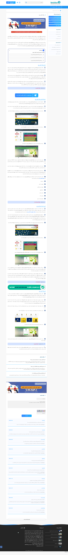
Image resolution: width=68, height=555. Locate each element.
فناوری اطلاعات (54, 7)
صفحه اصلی (59, 7)
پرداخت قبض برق (38, 88)
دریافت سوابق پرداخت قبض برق (31, 211)
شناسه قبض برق (36, 343)
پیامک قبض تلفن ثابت (37, 202)
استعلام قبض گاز (38, 281)
